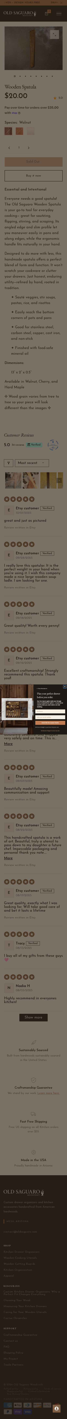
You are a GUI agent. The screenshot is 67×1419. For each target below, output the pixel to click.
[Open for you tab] (56, 1409)
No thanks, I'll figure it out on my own (50, 731)
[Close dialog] (64, 686)
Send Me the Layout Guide (50, 723)
